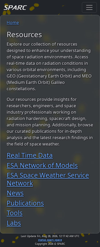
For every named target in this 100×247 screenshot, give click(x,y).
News (15, 193)
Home (13, 22)
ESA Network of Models (42, 165)
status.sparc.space (50, 240)
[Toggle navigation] (89, 7)
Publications (25, 203)
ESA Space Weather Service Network (48, 179)
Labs (14, 223)
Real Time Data (30, 155)
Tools (15, 212)
